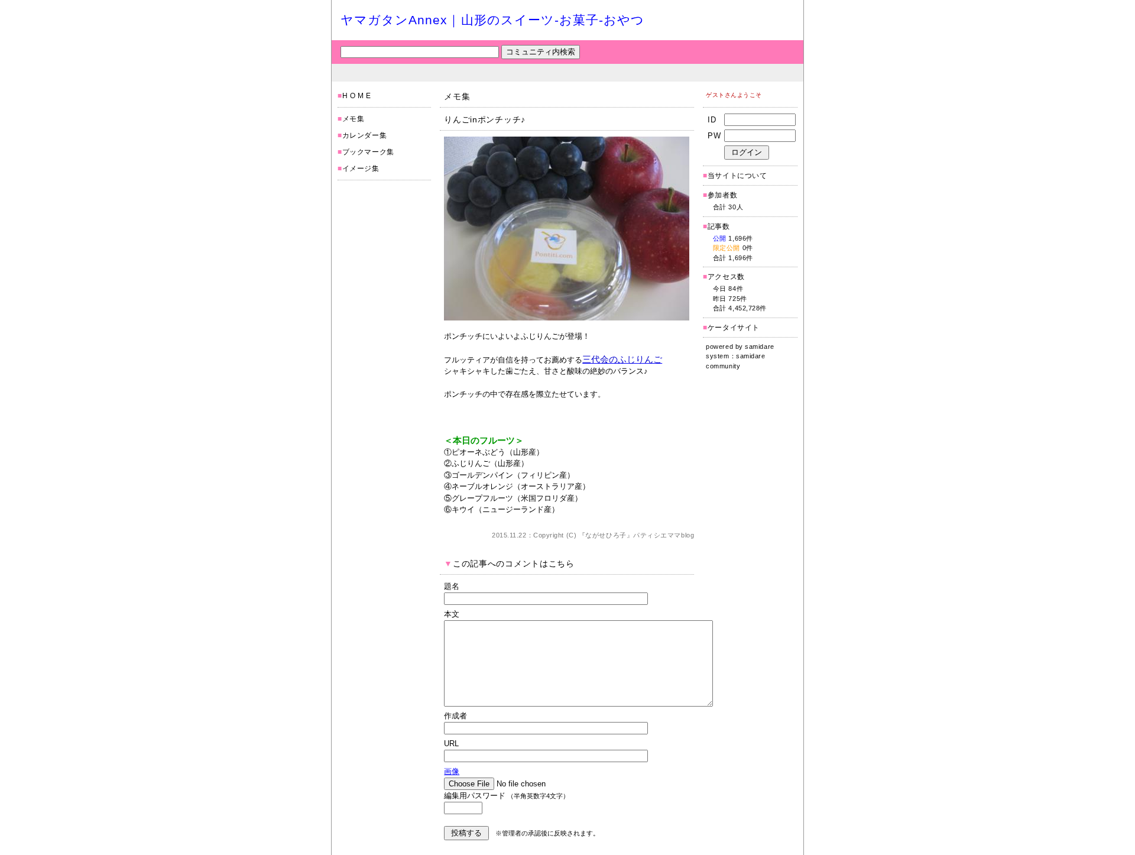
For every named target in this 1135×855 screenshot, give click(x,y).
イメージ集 (361, 168)
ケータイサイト (734, 327)
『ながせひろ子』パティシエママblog (636, 535)
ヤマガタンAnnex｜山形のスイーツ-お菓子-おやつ (492, 20)
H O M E (356, 96)
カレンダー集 (364, 135)
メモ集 (353, 119)
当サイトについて (737, 175)
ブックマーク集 (368, 152)
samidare (759, 346)
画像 (451, 771)
